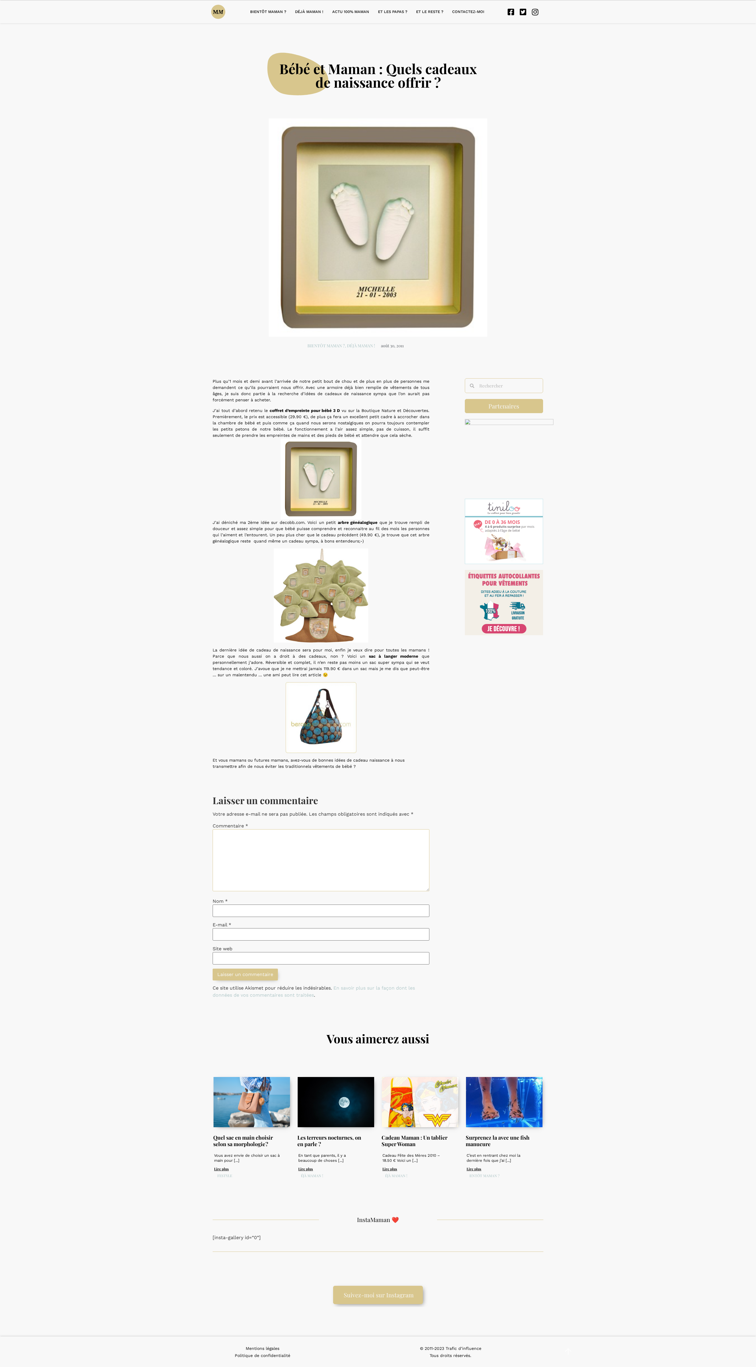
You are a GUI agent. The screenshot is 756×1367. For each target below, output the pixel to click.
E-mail (222, 925)
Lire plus (221, 1168)
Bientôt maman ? (268, 11)
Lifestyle (223, 1175)
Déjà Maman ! (309, 11)
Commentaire (230, 826)
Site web (222, 948)
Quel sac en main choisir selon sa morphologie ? (243, 1141)
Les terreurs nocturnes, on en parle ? (329, 1141)
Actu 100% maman (350, 11)
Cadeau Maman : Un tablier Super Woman (414, 1141)
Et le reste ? (429, 11)
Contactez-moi (468, 11)
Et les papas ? (392, 11)
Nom (220, 901)
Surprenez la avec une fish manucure (497, 1141)
